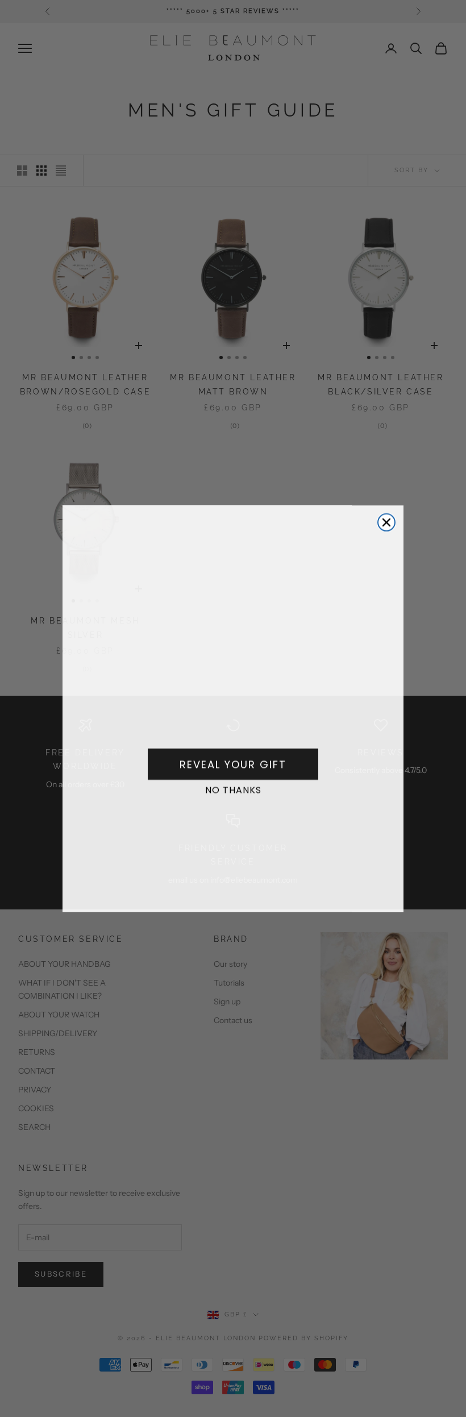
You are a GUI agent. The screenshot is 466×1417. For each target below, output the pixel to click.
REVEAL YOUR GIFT (233, 764)
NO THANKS (233, 790)
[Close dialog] (386, 522)
